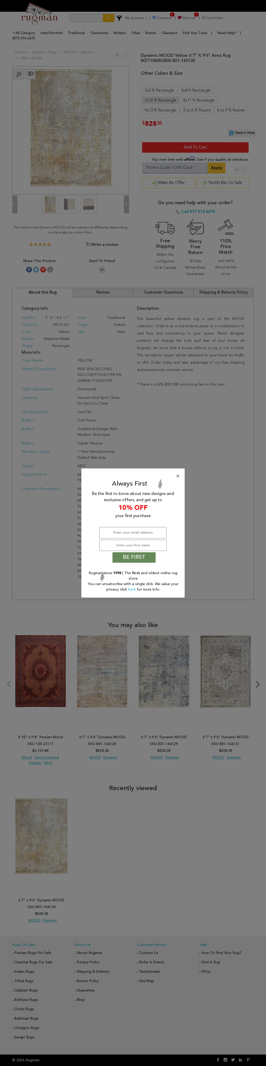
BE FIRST (134, 557)
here (132, 589)
